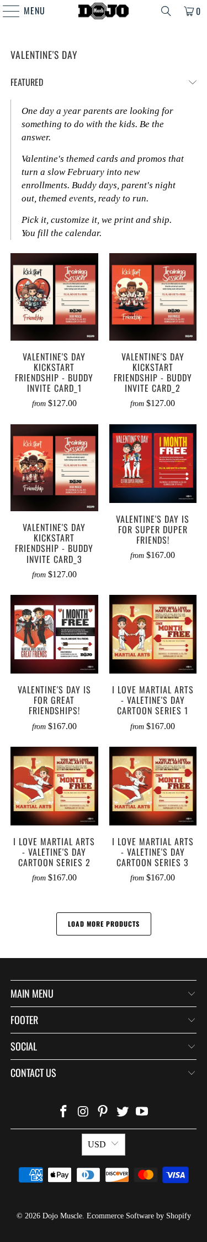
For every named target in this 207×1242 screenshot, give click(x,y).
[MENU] (6, 11)
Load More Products (104, 923)
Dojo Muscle (62, 1216)
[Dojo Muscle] (104, 11)
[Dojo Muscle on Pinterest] (103, 1112)
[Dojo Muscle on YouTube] (142, 1112)
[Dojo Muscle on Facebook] (63, 1112)
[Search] (166, 11)
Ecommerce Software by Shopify (139, 1216)
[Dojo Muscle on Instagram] (83, 1112)
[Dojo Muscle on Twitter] (122, 1112)
